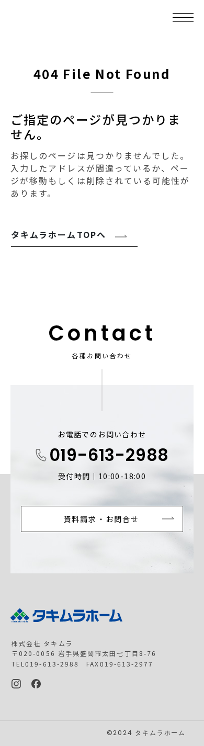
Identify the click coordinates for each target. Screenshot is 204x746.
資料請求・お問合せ (101, 519)
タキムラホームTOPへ (58, 234)
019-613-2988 (109, 456)
